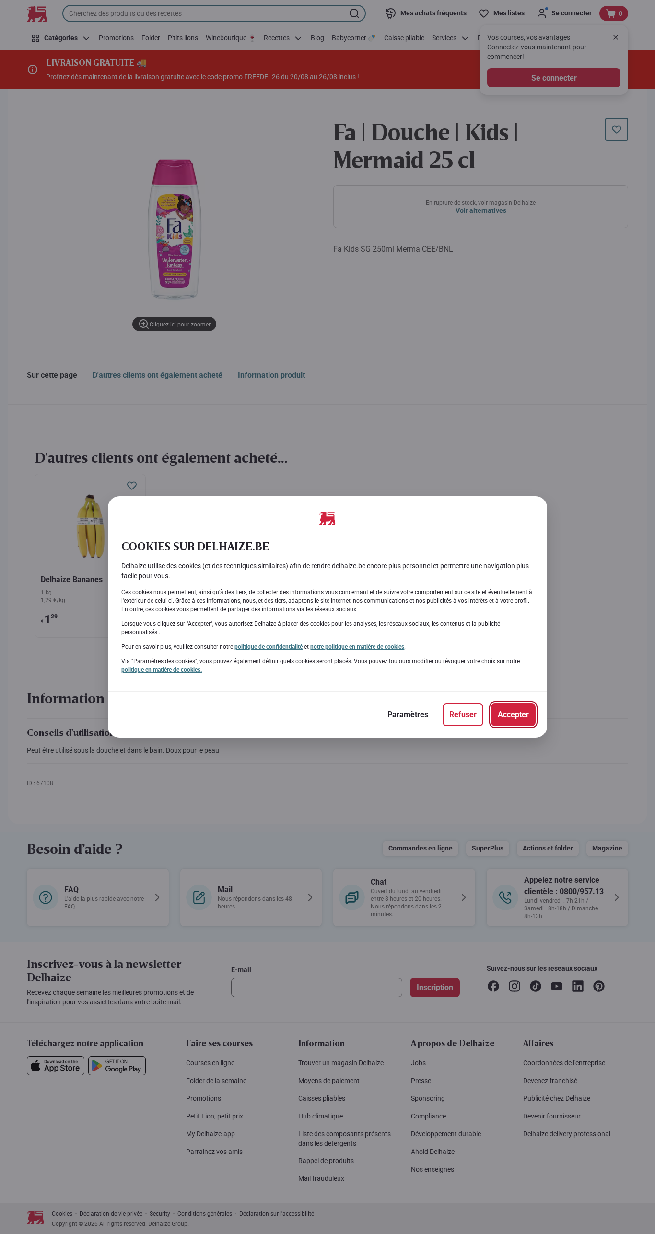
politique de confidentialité (268, 646)
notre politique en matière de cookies (357, 646)
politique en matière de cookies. (161, 669)
